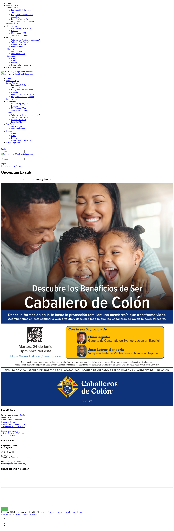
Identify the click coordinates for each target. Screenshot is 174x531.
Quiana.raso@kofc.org (16, 464)
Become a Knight (8, 422)
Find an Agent (6, 417)
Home (3, 166)
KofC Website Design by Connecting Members (20, 514)
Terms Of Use (69, 512)
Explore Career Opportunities (13, 424)
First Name (5, 474)
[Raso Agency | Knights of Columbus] (17, 72)
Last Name (5, 485)
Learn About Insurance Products (14, 415)
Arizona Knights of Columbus (13, 433)
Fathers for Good (8, 435)
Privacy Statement (55, 512)
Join (4, 509)
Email (3, 497)
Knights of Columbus (9, 431)
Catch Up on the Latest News (13, 426)
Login (3, 149)
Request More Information (11, 420)
